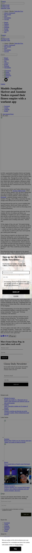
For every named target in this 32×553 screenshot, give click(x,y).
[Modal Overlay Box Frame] (16, 276)
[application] (16, 545)
